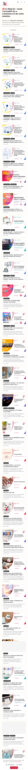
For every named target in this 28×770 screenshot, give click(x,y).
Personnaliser (11, 764)
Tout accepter (14, 767)
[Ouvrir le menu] (24, 2)
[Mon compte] (21, 2)
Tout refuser (19, 764)
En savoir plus (18, 761)
